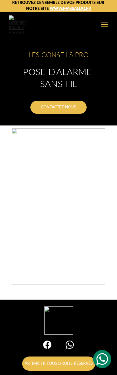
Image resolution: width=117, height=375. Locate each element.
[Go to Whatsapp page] (70, 345)
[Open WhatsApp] (102, 359)
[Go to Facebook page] (47, 345)
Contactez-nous (58, 107)
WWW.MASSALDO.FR (70, 9)
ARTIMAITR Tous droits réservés (59, 364)
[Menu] (104, 24)
